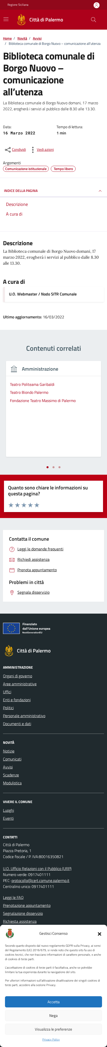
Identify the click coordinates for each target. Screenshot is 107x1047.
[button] (99, 933)
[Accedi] (97, 5)
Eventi (8, 818)
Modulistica (12, 783)
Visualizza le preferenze (53, 1029)
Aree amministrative (20, 684)
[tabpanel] (53, 412)
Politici (8, 708)
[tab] (48, 467)
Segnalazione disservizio (23, 913)
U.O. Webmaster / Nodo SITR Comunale (43, 294)
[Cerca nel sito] (94, 20)
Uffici (7, 692)
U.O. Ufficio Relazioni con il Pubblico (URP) (37, 869)
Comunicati (12, 759)
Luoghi (8, 810)
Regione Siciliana (17, 4)
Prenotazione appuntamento (27, 905)
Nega (53, 1015)
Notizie (8, 751)
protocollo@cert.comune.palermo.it (40, 880)
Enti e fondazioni (17, 700)
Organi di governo (17, 676)
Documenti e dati (17, 724)
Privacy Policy (51, 1039)
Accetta (54, 1002)
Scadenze (11, 775)
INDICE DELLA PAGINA (21, 190)
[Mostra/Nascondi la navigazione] (6, 19)
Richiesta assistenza (20, 921)
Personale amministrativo (24, 716)
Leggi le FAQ (13, 897)
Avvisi (8, 767)
